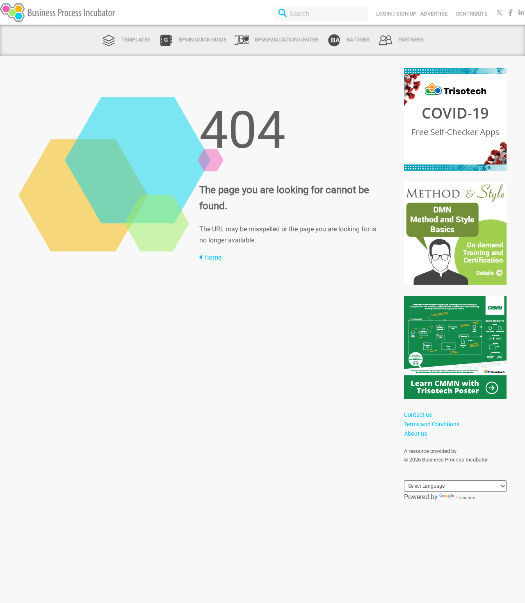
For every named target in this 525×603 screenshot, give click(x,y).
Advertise (433, 14)
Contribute (471, 14)
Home (212, 257)
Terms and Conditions (431, 424)
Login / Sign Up (396, 14)
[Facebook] (511, 13)
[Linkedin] (521, 13)
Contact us (418, 414)
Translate (465, 497)
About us (415, 433)
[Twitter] (499, 13)
